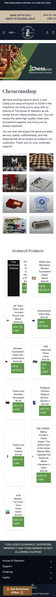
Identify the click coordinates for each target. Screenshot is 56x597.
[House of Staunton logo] (28, 32)
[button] (17, 590)
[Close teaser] (32, 585)
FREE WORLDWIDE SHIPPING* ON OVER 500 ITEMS (27, 3)
